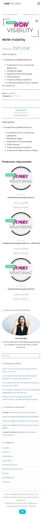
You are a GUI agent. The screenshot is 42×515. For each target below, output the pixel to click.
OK (22, 512)
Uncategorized (8, 477)
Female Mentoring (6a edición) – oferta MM (21, 243)
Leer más (31, 506)
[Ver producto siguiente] (38, 14)
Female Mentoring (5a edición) (21, 289)
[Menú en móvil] (39, 3)
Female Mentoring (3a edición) (21, 197)
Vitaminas (5, 482)
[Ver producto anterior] (3, 14)
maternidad (6, 460)
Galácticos (6, 452)
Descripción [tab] (21, 110)
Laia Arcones (7, 417)
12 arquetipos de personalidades (26, 417)
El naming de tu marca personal (24, 412)
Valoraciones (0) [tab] (21, 115)
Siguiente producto (29, 14)
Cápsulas (5, 448)
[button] (37, 21)
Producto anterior (12, 14)
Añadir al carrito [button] (21, 207)
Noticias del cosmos (9, 465)
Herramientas (7, 456)
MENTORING (16, 96)
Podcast (5, 473)
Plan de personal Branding (12, 469)
